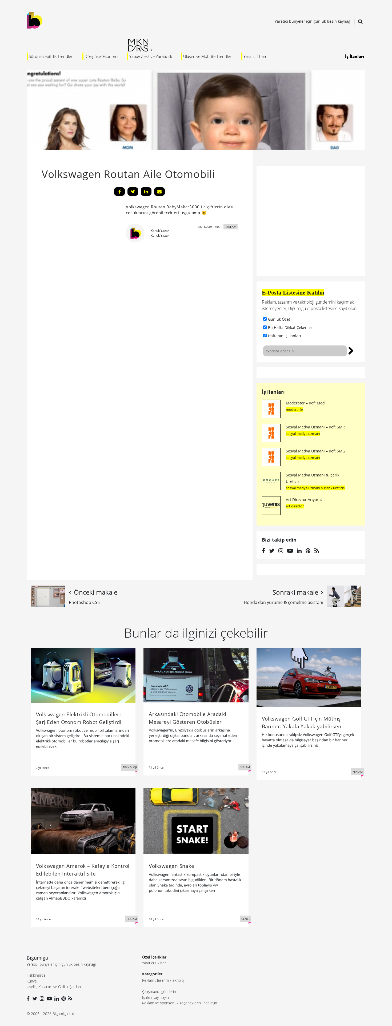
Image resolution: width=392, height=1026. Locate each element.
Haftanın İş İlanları (284, 335)
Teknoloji (178, 980)
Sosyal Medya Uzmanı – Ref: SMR (315, 427)
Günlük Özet (279, 319)
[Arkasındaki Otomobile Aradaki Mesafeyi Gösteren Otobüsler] (195, 675)
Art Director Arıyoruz (304, 499)
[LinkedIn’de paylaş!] (146, 191)
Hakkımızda (36, 975)
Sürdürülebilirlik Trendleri (51, 56)
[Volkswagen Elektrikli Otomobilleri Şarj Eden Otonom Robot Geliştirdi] (83, 675)
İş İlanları (354, 56)
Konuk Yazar (160, 230)
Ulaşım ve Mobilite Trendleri (207, 56)
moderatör (294, 409)
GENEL (245, 919)
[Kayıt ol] (351, 350)
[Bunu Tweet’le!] (132, 191)
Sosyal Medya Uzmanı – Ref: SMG (315, 451)
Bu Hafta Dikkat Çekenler (290, 327)
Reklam (148, 980)
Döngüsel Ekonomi (101, 56)
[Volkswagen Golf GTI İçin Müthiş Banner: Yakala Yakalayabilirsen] (309, 677)
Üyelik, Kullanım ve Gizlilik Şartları (54, 986)
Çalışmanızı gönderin (159, 991)
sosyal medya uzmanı (303, 433)
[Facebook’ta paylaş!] (119, 191)
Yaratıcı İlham (255, 56)
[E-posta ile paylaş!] (159, 191)
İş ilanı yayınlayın (155, 997)
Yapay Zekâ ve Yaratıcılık (150, 56)
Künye (32, 981)
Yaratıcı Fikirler (154, 962)
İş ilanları (273, 392)
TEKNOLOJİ (130, 767)
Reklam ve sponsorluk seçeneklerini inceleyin (179, 1002)
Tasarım (163, 980)
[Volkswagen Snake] (195, 821)
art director (295, 506)
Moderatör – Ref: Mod (305, 402)
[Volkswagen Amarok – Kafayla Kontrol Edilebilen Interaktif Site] (83, 821)
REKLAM (230, 227)
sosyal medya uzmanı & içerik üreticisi (315, 488)
